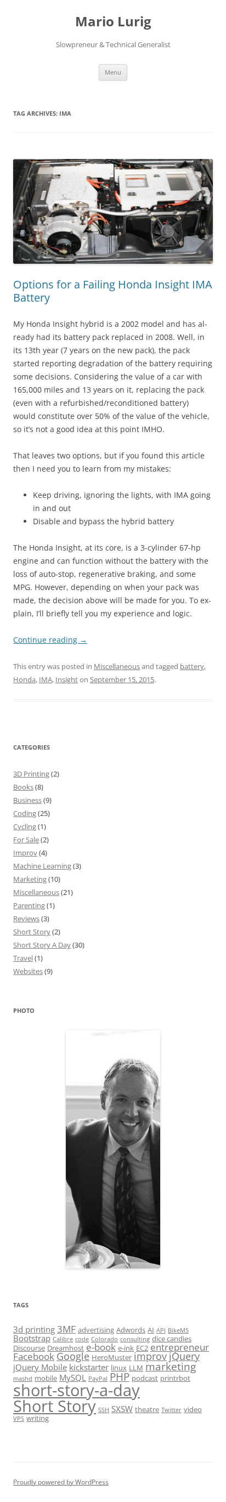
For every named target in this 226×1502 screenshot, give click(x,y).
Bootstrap (31, 1338)
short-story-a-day (76, 1390)
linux (119, 1368)
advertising (96, 1330)
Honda (24, 679)
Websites (28, 971)
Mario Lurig (113, 21)
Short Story (31, 932)
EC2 (142, 1348)
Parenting (29, 905)
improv (150, 1356)
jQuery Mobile (40, 1367)
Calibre (63, 1339)
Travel (23, 958)
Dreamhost (65, 1348)
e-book (101, 1347)
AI (151, 1330)
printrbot (175, 1378)
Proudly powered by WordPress (61, 1482)
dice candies (171, 1339)
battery (192, 666)
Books (23, 787)
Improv (25, 853)
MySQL (72, 1377)
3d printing (34, 1329)
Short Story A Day (42, 945)
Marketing (30, 879)
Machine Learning (42, 866)
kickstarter (89, 1367)
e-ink (126, 1348)
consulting (135, 1339)
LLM (136, 1368)
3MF (66, 1329)
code (82, 1339)
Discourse (29, 1348)
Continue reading (50, 639)
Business (27, 800)
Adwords (130, 1330)
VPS (18, 1418)
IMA (45, 679)
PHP (119, 1377)
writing (37, 1418)
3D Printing (31, 774)
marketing (170, 1366)
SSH (103, 1410)
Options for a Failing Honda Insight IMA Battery (112, 291)
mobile (46, 1378)
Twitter (171, 1410)
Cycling (24, 826)
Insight (66, 679)
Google (72, 1356)
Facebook (33, 1356)
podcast (145, 1378)
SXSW (122, 1408)
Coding (24, 813)
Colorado (104, 1339)
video (193, 1409)
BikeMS (178, 1330)
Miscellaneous (117, 666)
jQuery (184, 1356)
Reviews (26, 918)
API (161, 1330)
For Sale (26, 839)
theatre (147, 1409)
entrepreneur (179, 1347)
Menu (113, 72)
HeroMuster (112, 1357)
